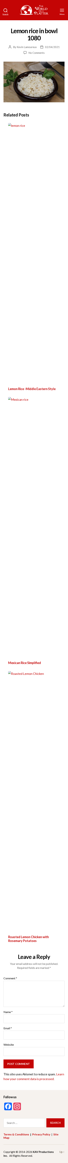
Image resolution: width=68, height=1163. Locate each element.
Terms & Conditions (16, 1134)
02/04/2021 (52, 47)
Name (8, 1012)
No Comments (36, 52)
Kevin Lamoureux (27, 47)
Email (7, 1028)
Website (8, 1044)
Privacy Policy (41, 1134)
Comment (10, 978)
